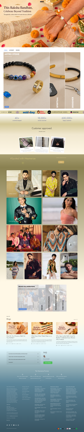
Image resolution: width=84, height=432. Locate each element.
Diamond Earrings (40, 405)
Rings (36, 408)
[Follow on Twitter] (7, 425)
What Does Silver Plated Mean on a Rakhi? (41, 337)
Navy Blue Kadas (39, 400)
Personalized (36, 412)
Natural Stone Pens (69, 408)
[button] (22, 2)
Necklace (42, 407)
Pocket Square (73, 414)
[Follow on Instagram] (9, 425)
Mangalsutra (52, 412)
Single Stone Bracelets (72, 393)
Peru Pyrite (73, 404)
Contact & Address (25, 396)
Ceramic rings (41, 393)
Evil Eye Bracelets (71, 389)
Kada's (45, 407)
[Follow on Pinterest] (11, 425)
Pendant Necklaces (37, 389)
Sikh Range (38, 411)
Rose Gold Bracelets (54, 400)
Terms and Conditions (25, 394)
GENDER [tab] (18, 50)
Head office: (8, 404)
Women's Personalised (53, 408)
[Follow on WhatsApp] (18, 425)
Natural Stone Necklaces (69, 400)
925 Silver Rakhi (74, 412)
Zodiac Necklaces (53, 391)
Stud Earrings (42, 404)
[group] (42, 23)
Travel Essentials (68, 414)
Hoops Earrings (55, 404)
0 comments (19, 343)
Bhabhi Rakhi (70, 412)
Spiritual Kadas (40, 401)
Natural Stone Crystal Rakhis (70, 411)
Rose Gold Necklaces (54, 389)
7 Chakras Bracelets (72, 390)
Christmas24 (68, 420)
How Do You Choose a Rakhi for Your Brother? (16, 337)
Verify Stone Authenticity (26, 399)
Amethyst (73, 405)
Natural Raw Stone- (69, 404)
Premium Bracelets (56, 401)
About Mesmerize (24, 389)
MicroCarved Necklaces (38, 391)
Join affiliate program (25, 388)
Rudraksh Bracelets (74, 391)
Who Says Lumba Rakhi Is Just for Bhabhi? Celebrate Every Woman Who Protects (65, 337)
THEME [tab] (5, 50)
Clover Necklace (59, 388)
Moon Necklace (71, 401)
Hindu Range (42, 411)
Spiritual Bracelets (69, 392)
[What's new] (59, 1)
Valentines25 (72, 420)
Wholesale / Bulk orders (25, 386)
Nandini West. (15, 428)
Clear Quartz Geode (69, 405)
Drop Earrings (55, 405)
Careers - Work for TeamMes (26, 397)
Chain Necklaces (42, 388)
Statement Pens (70, 409)
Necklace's (57, 411)
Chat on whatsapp (48, 362)
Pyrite (76, 404)
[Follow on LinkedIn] (16, 425)
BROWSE (6, 106)
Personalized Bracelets (38, 402)
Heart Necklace (56, 392)
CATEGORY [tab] (11, 50)
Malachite (67, 406)
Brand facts (8, 420)
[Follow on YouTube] (13, 425)
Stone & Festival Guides (25, 391)
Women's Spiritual (53, 411)
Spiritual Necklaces (41, 390)
